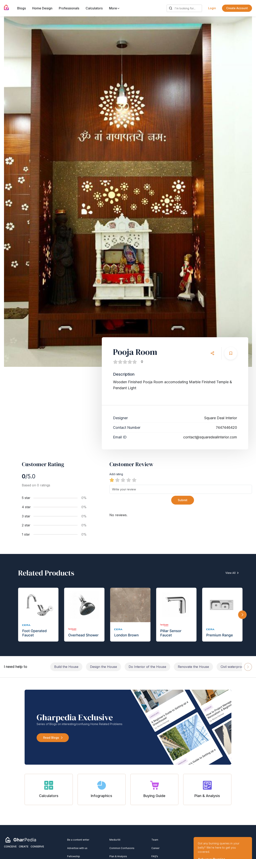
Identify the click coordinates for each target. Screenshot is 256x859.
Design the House (103, 667)
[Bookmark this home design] (230, 353)
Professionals (69, 8)
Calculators (94, 8)
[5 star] (134, 480)
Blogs (21, 8)
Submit (182, 500)
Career (155, 848)
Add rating (116, 474)
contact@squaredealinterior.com (210, 437)
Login (212, 8)
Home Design (42, 8)
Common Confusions (121, 848)
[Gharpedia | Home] (6, 7)
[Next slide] (245, 191)
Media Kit (114, 839)
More (113, 8)
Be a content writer (78, 839)
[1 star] (111, 480)
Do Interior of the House (147, 667)
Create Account (237, 8)
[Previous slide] (11, 191)
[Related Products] (128, 605)
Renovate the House (193, 667)
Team (154, 839)
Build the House (66, 667)
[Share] (212, 353)
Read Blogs (51, 737)
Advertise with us (77, 848)
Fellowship (73, 856)
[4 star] (128, 480)
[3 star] (123, 480)
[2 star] (117, 480)
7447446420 (226, 427)
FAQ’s (154, 856)
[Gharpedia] (21, 840)
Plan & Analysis (118, 856)
